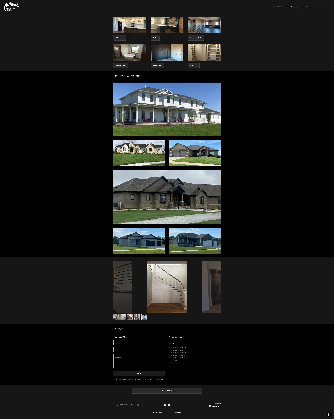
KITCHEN (119, 38)
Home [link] (273, 7)
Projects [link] (304, 7)
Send (139, 373)
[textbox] (139, 342)
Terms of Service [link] (156, 379)
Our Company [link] (283, 7)
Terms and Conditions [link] (173, 412)
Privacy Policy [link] (145, 379)
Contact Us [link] (326, 7)
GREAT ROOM (195, 38)
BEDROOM (157, 65)
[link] (11, 6)
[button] (295, 7)
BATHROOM (120, 65)
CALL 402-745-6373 (167, 391)
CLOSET (193, 65)
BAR (154, 38)
